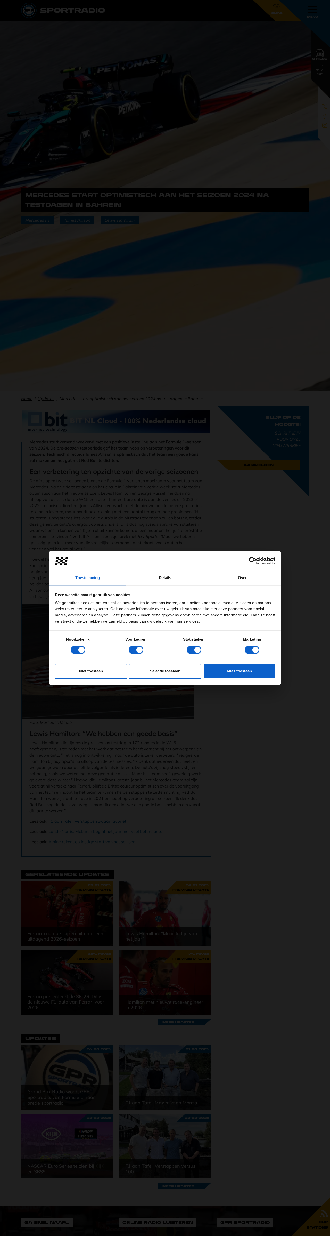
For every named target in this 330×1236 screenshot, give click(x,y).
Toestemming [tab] (87, 578)
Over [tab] (242, 578)
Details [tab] (165, 578)
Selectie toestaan (165, 671)
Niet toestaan (91, 671)
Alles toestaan (239, 671)
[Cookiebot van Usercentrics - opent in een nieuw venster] (252, 561)
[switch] (136, 650)
